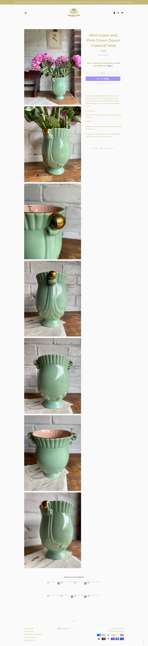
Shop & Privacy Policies (33, 634)
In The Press (29, 631)
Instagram (64, 629)
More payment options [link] (103, 83)
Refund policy (29, 640)
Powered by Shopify (116, 631)
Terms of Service (30, 637)
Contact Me (28, 629)
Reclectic (120, 629)
